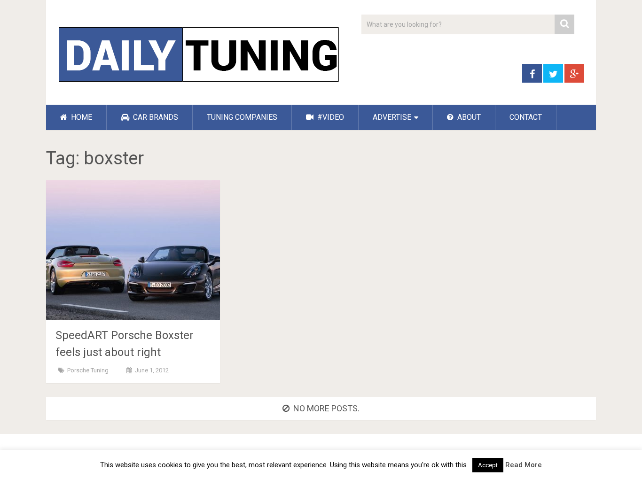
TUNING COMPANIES (242, 117)
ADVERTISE (392, 117)
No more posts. (326, 408)
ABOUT (468, 117)
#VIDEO (329, 117)
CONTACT (525, 117)
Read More (523, 465)
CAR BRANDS (154, 117)
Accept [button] (488, 465)
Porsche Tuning (88, 370)
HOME (80, 117)
